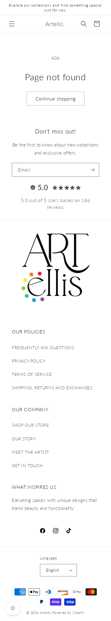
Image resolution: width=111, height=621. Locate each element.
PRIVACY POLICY (28, 360)
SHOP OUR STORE (30, 425)
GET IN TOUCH (27, 465)
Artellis (46, 612)
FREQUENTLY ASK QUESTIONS (43, 347)
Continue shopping (56, 98)
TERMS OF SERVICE (32, 374)
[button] (11, 23)
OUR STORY (24, 438)
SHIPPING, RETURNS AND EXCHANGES (52, 387)
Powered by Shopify (68, 612)
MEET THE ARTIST (30, 452)
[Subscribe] (92, 170)
